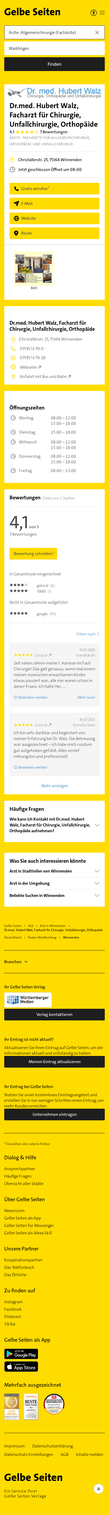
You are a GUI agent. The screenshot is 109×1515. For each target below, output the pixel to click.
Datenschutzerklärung (52, 1446)
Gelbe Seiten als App (22, 1218)
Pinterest (12, 1316)
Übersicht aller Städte (23, 1183)
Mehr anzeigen (54, 786)
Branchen (12, 962)
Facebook (13, 1309)
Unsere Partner (21, 1248)
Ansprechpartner (19, 1169)
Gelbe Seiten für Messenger (29, 1225)
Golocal (41, 655)
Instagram (13, 1302)
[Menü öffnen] (102, 12)
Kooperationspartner (23, 1260)
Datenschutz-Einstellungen (28, 1454)
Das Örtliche (15, 1275)
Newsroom (14, 1210)
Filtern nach (86, 634)
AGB (65, 1454)
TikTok (10, 1324)
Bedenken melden (33, 697)
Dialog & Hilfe (20, 1157)
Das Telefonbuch (19, 1267)
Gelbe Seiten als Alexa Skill (28, 1233)
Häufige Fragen (17, 1176)
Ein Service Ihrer (25, 1493)
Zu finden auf (19, 1290)
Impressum (14, 1446)
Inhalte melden (89, 1454)
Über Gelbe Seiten (24, 1199)
